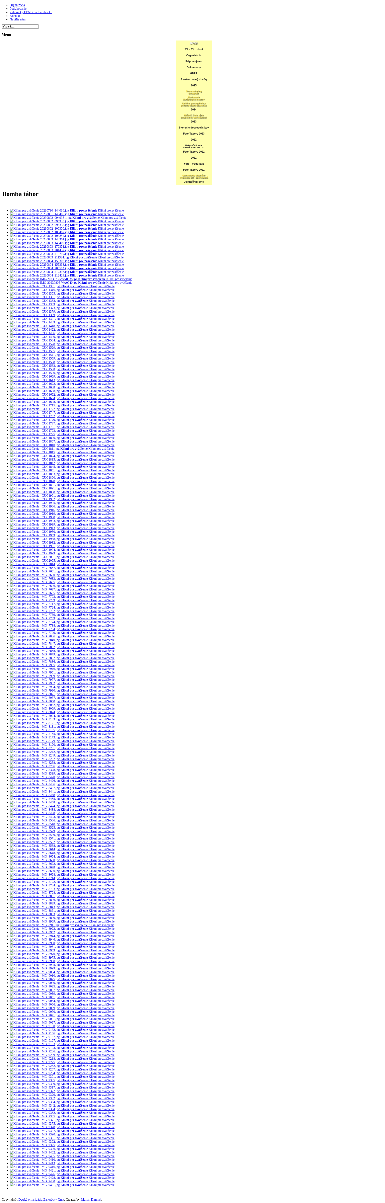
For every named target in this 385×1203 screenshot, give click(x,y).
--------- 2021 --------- (194, 157)
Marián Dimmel (91, 1199)
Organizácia (193, 55)
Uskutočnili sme (194, 181)
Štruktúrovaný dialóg (194, 79)
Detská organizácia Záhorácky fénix (41, 1199)
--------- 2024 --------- (194, 109)
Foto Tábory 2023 (194, 133)
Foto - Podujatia (194, 163)
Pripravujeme (193, 61)
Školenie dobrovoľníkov (194, 127)
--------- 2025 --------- (194, 85)
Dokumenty (194, 67)
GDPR (194, 73)
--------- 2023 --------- (194, 121)
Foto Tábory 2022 (194, 151)
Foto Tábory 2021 (194, 169)
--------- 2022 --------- (194, 139)
